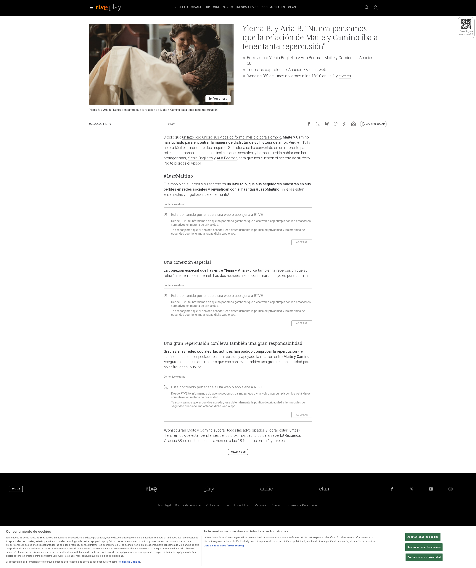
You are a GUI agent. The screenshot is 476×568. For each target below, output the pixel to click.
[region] (238, 547)
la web (320, 69)
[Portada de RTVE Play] (109, 7)
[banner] (114, 7)
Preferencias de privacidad (424, 557)
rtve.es (345, 76)
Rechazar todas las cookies (423, 547)
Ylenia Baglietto (200, 158)
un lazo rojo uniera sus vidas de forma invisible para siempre (231, 137)
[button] (91, 7)
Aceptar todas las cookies (422, 536)
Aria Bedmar (227, 158)
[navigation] (242, 6)
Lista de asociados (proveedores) (224, 545)
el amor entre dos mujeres (204, 147)
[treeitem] (188, 7)
